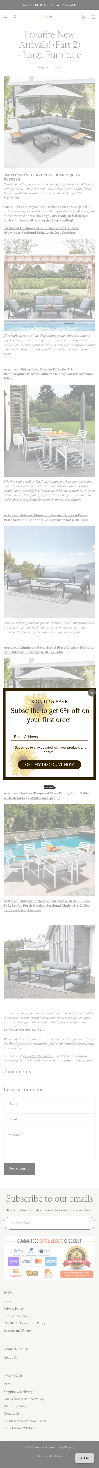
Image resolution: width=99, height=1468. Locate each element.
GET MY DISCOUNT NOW (49, 764)
